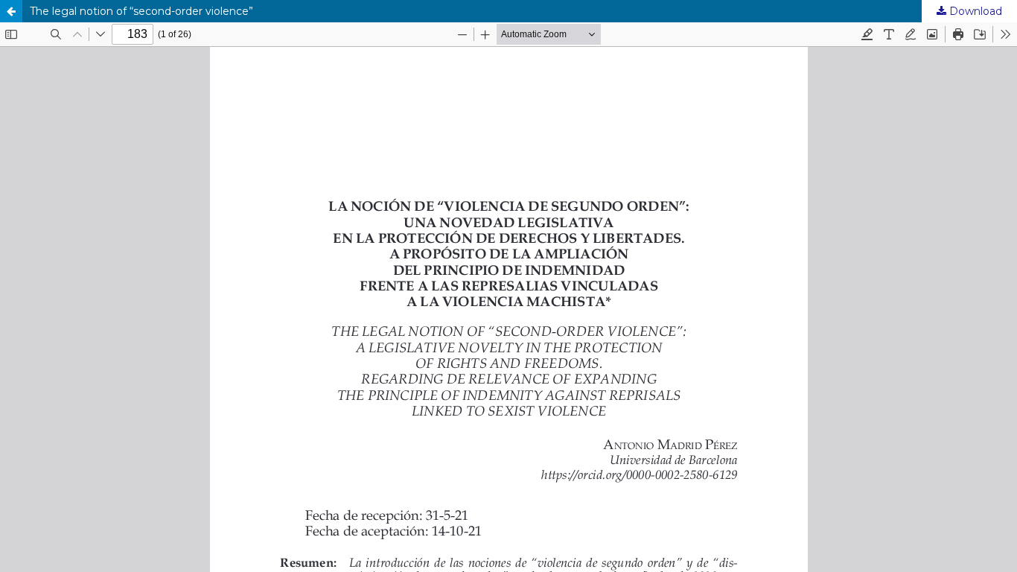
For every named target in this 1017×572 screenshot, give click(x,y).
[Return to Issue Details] (11, 11)
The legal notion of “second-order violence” (141, 11)
